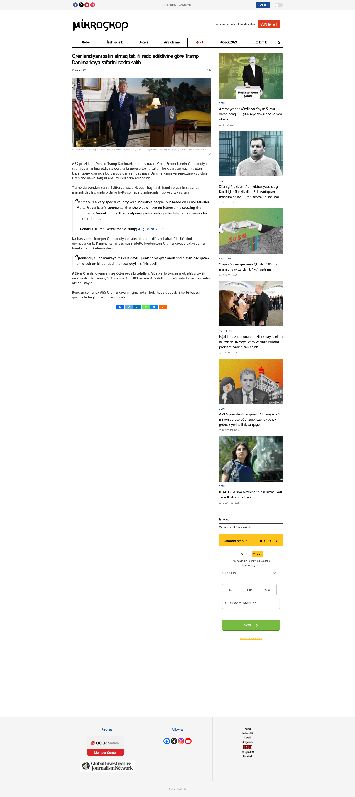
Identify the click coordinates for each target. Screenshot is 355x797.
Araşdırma (172, 42)
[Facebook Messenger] (154, 307)
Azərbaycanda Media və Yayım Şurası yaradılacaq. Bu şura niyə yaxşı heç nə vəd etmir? (250, 114)
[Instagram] (181, 741)
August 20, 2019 (150, 229)
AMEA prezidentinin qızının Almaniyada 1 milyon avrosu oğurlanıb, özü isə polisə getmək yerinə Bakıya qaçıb (249, 420)
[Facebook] (120, 307)
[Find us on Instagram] (92, 5)
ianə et (268, 24)
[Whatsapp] (146, 307)
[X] (174, 741)
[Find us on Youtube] (86, 5)
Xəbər (86, 42)
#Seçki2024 (229, 42)
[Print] (163, 307)
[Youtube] (188, 741)
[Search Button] (279, 42)
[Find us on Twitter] (81, 5)
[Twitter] (129, 307)
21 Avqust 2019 (80, 70)
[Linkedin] (137, 307)
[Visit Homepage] (101, 24)
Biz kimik (260, 42)
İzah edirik (115, 42)
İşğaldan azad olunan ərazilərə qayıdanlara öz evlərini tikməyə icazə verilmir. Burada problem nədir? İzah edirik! (251, 342)
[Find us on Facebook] (75, 5)
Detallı (143, 42)
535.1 (222, 181)
